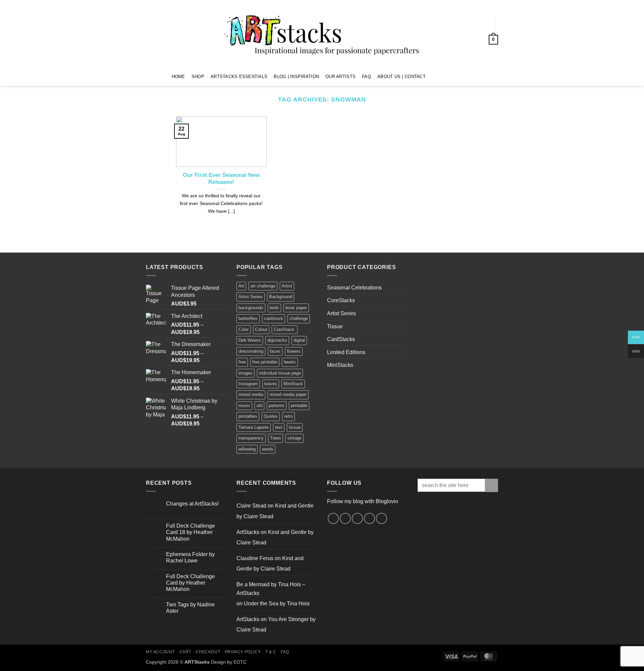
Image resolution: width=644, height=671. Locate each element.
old (259, 405)
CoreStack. (285, 329)
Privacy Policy (243, 652)
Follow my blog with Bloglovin (362, 501)
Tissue (335, 326)
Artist (287, 285)
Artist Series (250, 296)
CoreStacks (341, 300)
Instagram (248, 383)
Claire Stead (251, 506)
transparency (251, 438)
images (245, 373)
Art (241, 285)
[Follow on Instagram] (441, 76)
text (278, 427)
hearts (290, 361)
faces (275, 351)
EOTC (240, 662)
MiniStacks (340, 365)
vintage (294, 438)
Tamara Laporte (253, 427)
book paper (296, 307)
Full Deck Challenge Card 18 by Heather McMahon (190, 532)
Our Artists (340, 76)
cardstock (273, 318)
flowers (294, 351)
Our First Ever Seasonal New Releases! (221, 179)
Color (243, 329)
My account (160, 652)
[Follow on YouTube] (459, 76)
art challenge (263, 285)
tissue (295, 427)
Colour (261, 329)
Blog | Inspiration (296, 76)
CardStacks (341, 339)
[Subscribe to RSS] (369, 518)
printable (299, 405)
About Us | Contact (401, 76)
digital (299, 340)
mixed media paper (288, 394)
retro (288, 416)
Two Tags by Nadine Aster (190, 608)
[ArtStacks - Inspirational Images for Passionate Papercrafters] (322, 33)
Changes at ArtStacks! (192, 504)
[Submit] (491, 485)
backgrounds (250, 307)
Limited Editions (346, 352)
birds (274, 307)
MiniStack (293, 383)
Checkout (208, 652)
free (242, 361)
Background (280, 296)
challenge (298, 318)
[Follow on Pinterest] (450, 76)
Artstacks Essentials (239, 76)
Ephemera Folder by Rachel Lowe (190, 557)
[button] (483, 24)
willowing (247, 449)
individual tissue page (280, 373)
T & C (270, 652)
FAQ (366, 76)
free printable (264, 361)
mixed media (250, 394)
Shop (198, 76)
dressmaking (250, 351)
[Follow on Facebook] (433, 76)
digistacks (277, 340)
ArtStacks (247, 532)
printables (247, 416)
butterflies (248, 318)
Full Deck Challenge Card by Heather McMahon (190, 583)
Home (178, 76)
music (244, 405)
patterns (276, 405)
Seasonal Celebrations (354, 287)
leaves (270, 383)
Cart (185, 652)
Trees (275, 438)
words (267, 449)
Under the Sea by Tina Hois (277, 603)
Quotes (271, 416)
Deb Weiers (249, 340)
